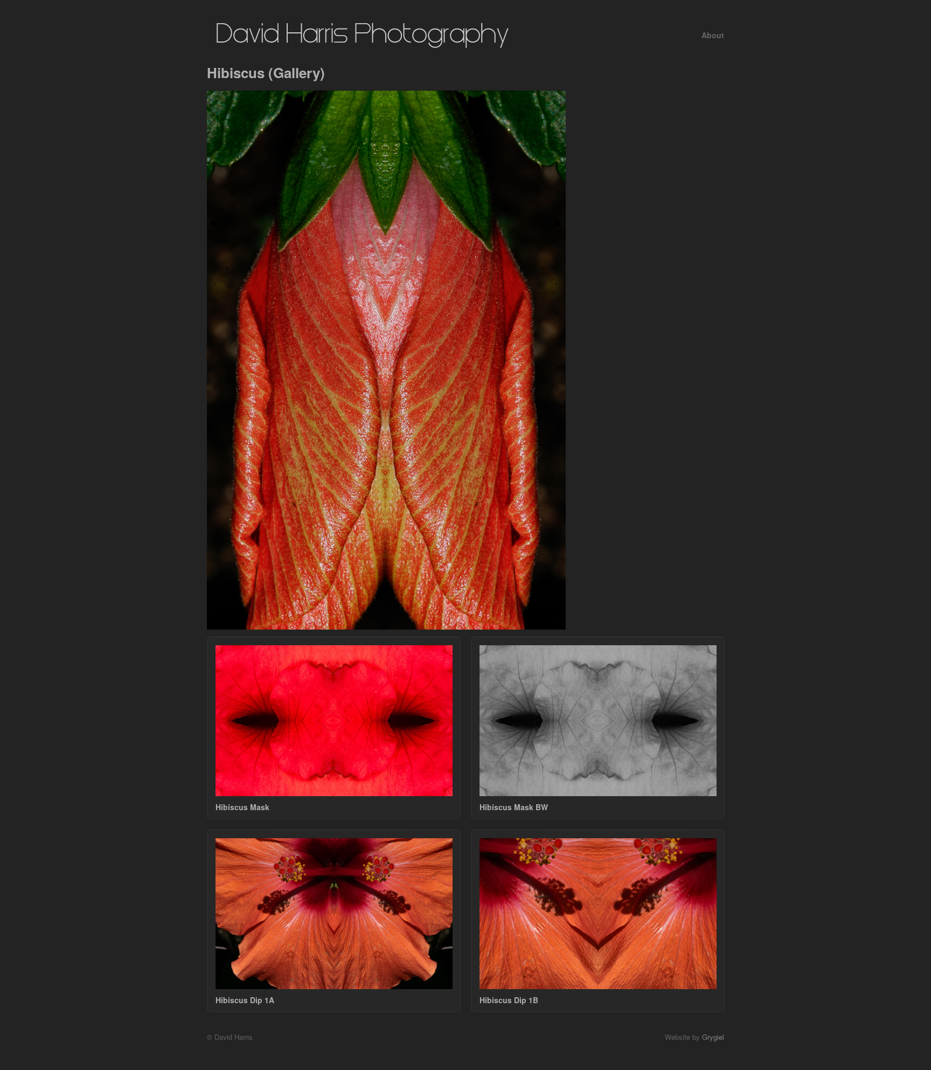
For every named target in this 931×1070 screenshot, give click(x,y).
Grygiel (713, 1037)
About (712, 35)
